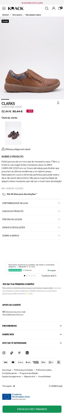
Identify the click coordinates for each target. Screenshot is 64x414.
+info (30, 293)
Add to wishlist (58, 103)
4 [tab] (32, 99)
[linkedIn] (27, 353)
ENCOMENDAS (9, 326)
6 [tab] (50, 99)
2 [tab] (14, 99)
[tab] (32, 326)
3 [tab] (23, 99)
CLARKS (8, 103)
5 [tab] (41, 99)
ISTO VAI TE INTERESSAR (14, 343)
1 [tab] (5, 99)
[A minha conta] (54, 8)
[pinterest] (19, 353)
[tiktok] (11, 353)
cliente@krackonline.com (12, 314)
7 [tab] (59, 99)
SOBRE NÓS (8, 334)
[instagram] (3, 353)
